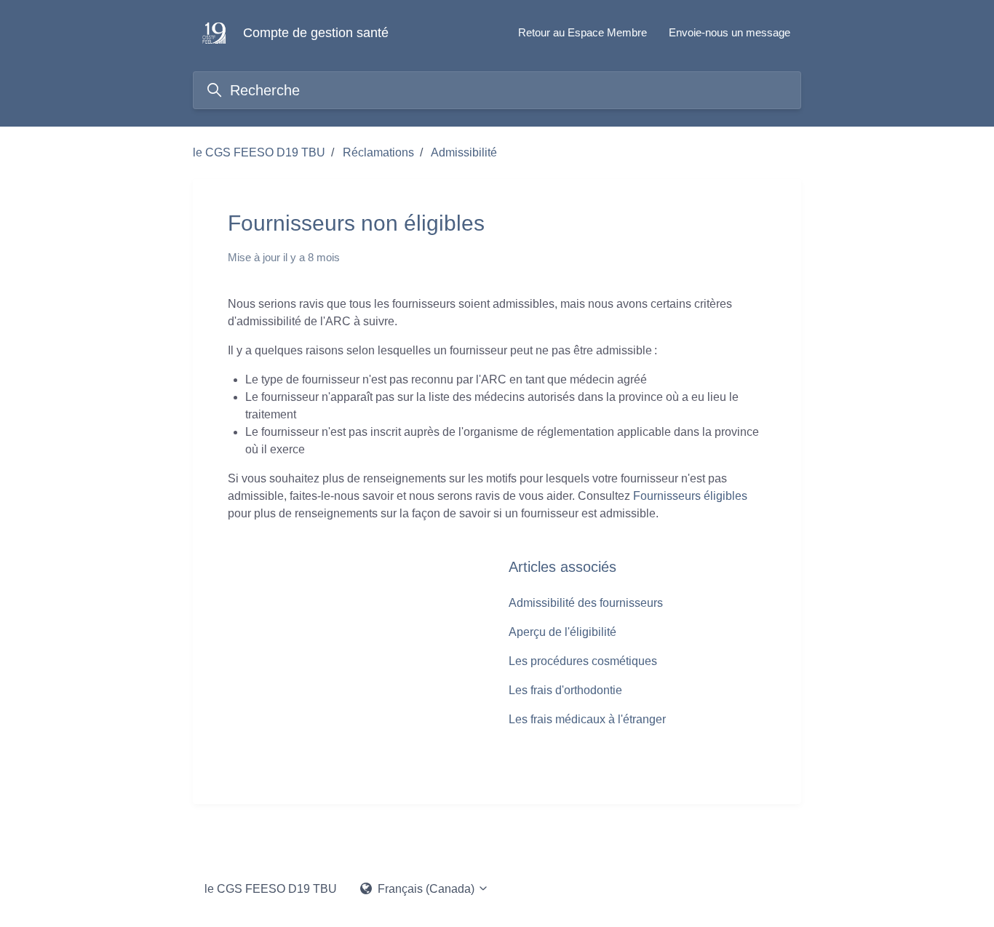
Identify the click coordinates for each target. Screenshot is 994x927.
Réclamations (378, 152)
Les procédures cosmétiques (583, 661)
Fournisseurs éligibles (690, 496)
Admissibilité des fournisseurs (586, 603)
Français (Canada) (426, 889)
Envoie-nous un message (729, 32)
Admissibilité (464, 152)
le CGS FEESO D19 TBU (259, 152)
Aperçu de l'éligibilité (562, 632)
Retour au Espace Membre (582, 32)
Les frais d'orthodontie (565, 690)
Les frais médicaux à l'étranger (587, 719)
